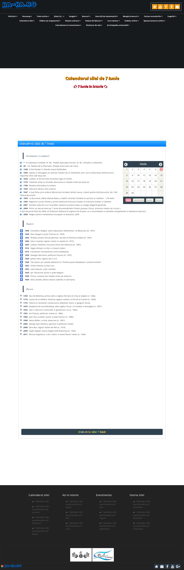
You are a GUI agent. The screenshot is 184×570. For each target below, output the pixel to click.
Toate (128, 200)
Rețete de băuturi (93, 20)
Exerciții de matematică (106, 16)
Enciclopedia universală (117, 25)
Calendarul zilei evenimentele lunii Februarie (40, 520)
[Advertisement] (92, 47)
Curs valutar (113, 20)
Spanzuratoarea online (154, 20)
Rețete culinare (72, 20)
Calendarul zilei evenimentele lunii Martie (40, 531)
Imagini (72, 16)
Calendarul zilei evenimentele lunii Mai (74, 515)
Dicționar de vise (93, 25)
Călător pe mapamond (49, 20)
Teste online (42, 16)
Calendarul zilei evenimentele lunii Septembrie (107, 526)
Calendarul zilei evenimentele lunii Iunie (74, 526)
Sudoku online (131, 20)
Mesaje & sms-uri (130, 16)
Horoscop (26, 16)
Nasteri (149, 200)
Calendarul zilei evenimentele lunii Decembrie (141, 526)
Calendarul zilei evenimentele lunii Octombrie (141, 504)
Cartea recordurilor (153, 16)
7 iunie (102, 432)
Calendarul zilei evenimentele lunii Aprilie (74, 504)
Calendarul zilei (26, 20)
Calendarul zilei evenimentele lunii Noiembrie (141, 515)
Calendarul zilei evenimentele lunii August (107, 515)
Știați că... (58, 16)
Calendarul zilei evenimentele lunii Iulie (107, 504)
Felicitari (12, 16)
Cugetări (171, 16)
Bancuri (85, 16)
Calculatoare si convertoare (67, 25)
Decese (159, 200)
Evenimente (138, 200)
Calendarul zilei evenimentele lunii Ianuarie (40, 509)
